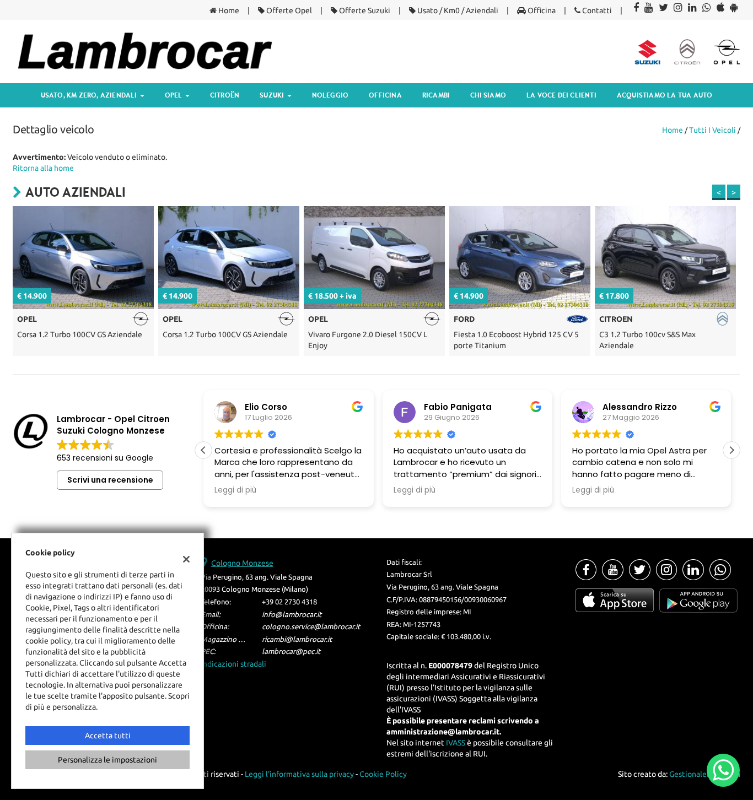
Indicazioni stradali (233, 664)
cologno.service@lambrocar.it (311, 627)
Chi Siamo (488, 95)
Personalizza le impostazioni (107, 759)
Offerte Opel (288, 10)
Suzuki (273, 95)
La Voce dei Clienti (561, 95)
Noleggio (330, 95)
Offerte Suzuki (363, 10)
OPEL (174, 95)
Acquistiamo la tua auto (665, 95)
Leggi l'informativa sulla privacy (299, 774)
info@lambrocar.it (291, 614)
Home (228, 10)
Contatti (596, 10)
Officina (541, 10)
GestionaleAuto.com (704, 774)
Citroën (224, 95)
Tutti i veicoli (712, 130)
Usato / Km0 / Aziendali (457, 10)
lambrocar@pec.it (291, 651)
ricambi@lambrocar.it (297, 639)
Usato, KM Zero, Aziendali (90, 95)
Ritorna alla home (43, 168)
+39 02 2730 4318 (289, 602)
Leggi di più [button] (258, 490)
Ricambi (436, 95)
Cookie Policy (383, 774)
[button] (731, 450)
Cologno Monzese (242, 563)
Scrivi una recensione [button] (110, 479)
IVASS (455, 742)
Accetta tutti (108, 735)
